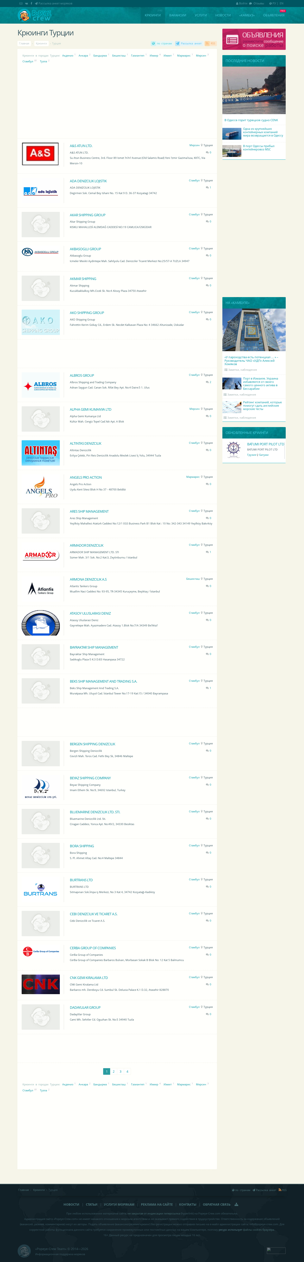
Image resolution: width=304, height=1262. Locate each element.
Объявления (273, 15)
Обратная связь (216, 1204)
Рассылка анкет (191, 43)
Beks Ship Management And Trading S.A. (103, 681)
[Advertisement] (117, 353)
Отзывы (258, 3)
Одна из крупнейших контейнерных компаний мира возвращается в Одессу (263, 132)
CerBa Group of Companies (93, 947)
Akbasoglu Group (85, 248)
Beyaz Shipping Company (90, 777)
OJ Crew (253, 444)
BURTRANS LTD (81, 879)
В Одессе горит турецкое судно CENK (251, 120)
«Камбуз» (247, 15)
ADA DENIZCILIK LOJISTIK (88, 180)
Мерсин (201, 55)
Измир (154, 55)
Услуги (201, 15)
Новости (223, 15)
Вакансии (177, 15)
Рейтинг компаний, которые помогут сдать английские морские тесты (262, 405)
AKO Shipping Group (87, 312)
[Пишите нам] (21, 3)
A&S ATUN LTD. (81, 145)
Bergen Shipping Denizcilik (92, 743)
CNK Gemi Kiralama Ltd (89, 977)
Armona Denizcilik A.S (88, 579)
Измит (168, 55)
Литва (251, 455)
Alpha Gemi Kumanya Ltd (91, 409)
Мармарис (184, 55)
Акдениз (67, 55)
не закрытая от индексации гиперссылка (154, 1213)
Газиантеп (137, 55)
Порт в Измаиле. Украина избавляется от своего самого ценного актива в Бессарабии (260, 384)
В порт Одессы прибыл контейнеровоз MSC (258, 147)
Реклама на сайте (157, 1204)
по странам (164, 43)
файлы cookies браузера (258, 1230)
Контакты (187, 1204)
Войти (243, 3)
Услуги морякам (119, 1204)
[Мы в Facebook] (32, 3)
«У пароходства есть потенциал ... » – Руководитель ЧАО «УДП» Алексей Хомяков (251, 360)
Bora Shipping (82, 845)
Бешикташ (119, 55)
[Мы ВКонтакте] (27, 3)
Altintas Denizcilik (85, 443)
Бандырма (100, 55)
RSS (213, 43)
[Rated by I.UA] (276, 1250)
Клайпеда (264, 455)
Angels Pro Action (86, 477)
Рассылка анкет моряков (55, 3)
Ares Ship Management (89, 511)
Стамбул (28, 61)
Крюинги (153, 15)
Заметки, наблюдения (242, 369)
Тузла (43, 61)
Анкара (83, 55)
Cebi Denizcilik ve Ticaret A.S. (93, 913)
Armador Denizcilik (86, 545)
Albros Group (82, 375)
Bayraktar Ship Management (94, 647)
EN (281, 3)
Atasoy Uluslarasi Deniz (90, 613)
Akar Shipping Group (88, 214)
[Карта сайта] (236, 1204)
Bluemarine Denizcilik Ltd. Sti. (95, 811)
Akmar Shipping (83, 278)
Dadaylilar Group (85, 1007)
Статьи (91, 1204)
